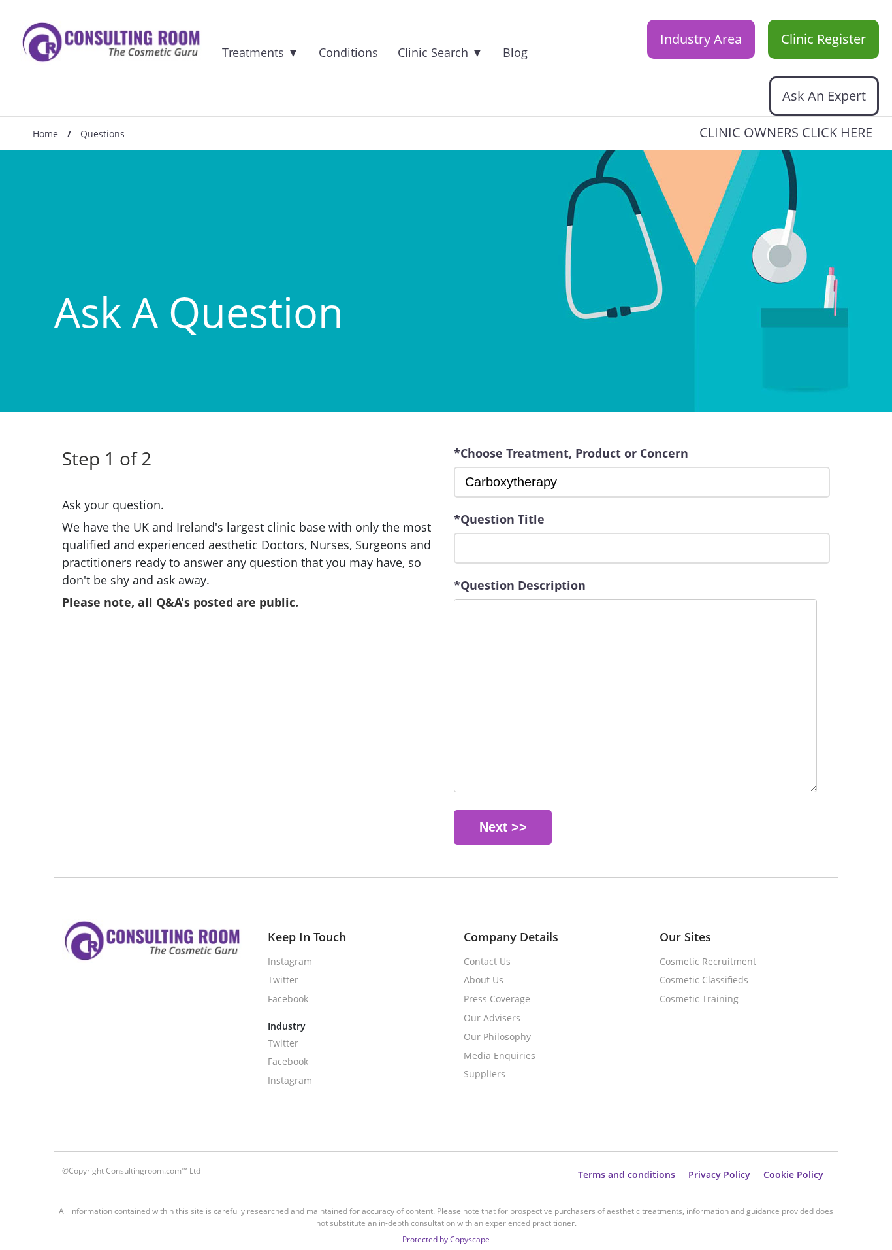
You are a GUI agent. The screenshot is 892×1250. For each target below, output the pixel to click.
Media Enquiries (499, 1056)
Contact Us (487, 962)
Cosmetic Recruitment (708, 962)
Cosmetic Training (699, 999)
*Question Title (499, 519)
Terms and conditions (626, 1174)
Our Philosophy (497, 1037)
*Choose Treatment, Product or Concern (571, 453)
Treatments (260, 52)
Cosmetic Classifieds (704, 980)
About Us (483, 980)
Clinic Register (823, 39)
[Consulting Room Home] (111, 44)
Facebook (288, 999)
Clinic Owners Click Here (785, 133)
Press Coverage (497, 999)
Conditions (348, 52)
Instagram (290, 962)
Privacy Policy (719, 1174)
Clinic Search (440, 52)
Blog (515, 52)
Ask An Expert (824, 96)
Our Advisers (492, 1018)
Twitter (283, 980)
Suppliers (484, 1074)
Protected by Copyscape (446, 1239)
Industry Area (701, 39)
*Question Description (520, 585)
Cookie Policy (793, 1174)
